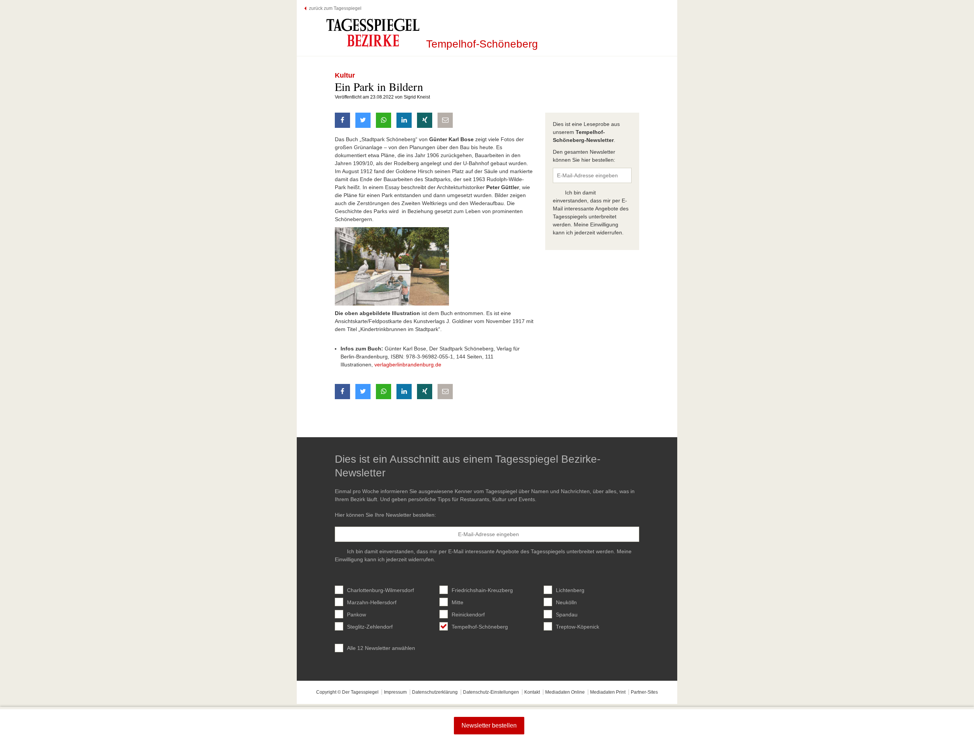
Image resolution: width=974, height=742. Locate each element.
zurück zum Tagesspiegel (335, 8)
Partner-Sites (644, 692)
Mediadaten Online (565, 692)
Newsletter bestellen (489, 725)
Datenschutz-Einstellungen (491, 692)
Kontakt (532, 692)
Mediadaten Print (607, 692)
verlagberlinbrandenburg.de (407, 364)
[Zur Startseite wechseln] (373, 32)
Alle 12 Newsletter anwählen (381, 648)
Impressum (395, 692)
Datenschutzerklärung (435, 692)
